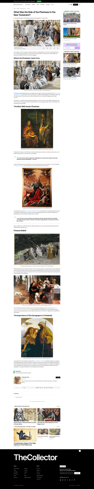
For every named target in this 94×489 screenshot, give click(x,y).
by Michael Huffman (40, 437)
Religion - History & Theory (21, 8)
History (15, 470)
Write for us (75, 4)
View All (58, 406)
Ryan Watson (20, 48)
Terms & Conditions (72, 485)
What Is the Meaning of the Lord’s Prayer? (54, 437)
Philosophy (16, 473)
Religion (25, 468)
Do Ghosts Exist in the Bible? (42, 436)
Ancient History (16, 468)
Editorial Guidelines (40, 475)
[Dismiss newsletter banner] (79, 1)
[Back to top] (80, 451)
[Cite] (58, 48)
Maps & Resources (27, 477)
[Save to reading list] (50, 48)
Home (15, 8)
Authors (38, 472)
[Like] (17, 388)
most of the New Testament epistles (32, 211)
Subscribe (39, 1)
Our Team (38, 473)
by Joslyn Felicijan (16, 446)
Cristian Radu (66, 40)
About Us (38, 468)
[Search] (69, 4)
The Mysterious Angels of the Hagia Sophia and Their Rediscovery (25, 444)
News (25, 475)
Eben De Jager (66, 26)
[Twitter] (44, 387)
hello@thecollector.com (64, 477)
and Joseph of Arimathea (19, 165)
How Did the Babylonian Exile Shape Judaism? (23, 372)
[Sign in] (79, 4)
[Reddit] (46, 387)
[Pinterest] (74, 480)
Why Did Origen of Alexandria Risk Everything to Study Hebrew (25, 423)
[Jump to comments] (47, 48)
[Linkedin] (40, 387)
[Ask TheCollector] (43, 48)
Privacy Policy (78, 485)
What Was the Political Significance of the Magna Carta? (47, 423)
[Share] (54, 48)
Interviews (15, 477)
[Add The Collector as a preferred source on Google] (63, 466)
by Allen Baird (51, 438)
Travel (15, 475)
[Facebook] (42, 387)
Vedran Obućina (66, 79)
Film (25, 473)
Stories (69, 40)
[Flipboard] (50, 387)
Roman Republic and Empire (39, 361)
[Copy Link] (48, 387)
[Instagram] (72, 480)
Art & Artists (16, 472)
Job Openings (39, 477)
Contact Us (39, 479)
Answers (28, 8)
